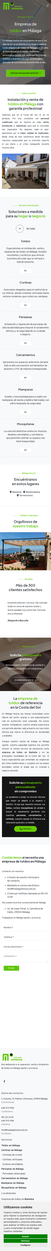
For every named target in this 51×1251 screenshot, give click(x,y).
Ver (25, 270)
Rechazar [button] (25, 1241)
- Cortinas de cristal (11, 1155)
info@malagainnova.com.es (21, 889)
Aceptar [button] (25, 1236)
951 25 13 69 (7, 1117)
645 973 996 (7, 1108)
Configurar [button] (25, 1245)
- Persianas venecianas (13, 1173)
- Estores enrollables (12, 1164)
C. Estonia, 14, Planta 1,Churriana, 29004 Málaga (24, 1099)
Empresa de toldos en (17, 1199)
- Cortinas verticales (12, 1159)
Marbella (16, 492)
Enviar (11, 968)
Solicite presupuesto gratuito (24, 73)
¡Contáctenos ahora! (24, 680)
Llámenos (26, 829)
